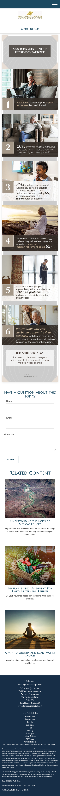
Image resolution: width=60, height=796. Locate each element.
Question (9, 434)
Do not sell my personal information (40, 776)
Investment (30, 719)
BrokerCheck (50, 744)
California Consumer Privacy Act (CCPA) (18, 774)
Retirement (30, 716)
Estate (30, 722)
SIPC (25, 785)
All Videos (30, 738)
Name (9, 401)
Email (9, 417)
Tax (30, 727)
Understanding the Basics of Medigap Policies (30, 523)
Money (30, 730)
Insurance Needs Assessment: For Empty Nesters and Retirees (30, 590)
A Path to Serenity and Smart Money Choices (30, 654)
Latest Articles (30, 736)
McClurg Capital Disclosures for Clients (15, 790)
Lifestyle (30, 733)
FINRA (33, 785)
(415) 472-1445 (31, 29)
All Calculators (30, 741)
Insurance (30, 724)
